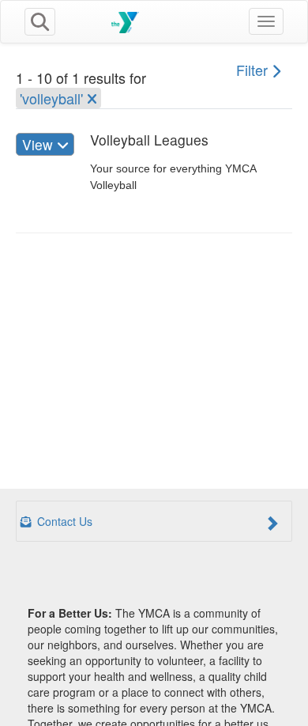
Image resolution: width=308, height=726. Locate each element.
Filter (254, 69)
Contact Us (63, 521)
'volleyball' (53, 98)
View (39, 144)
